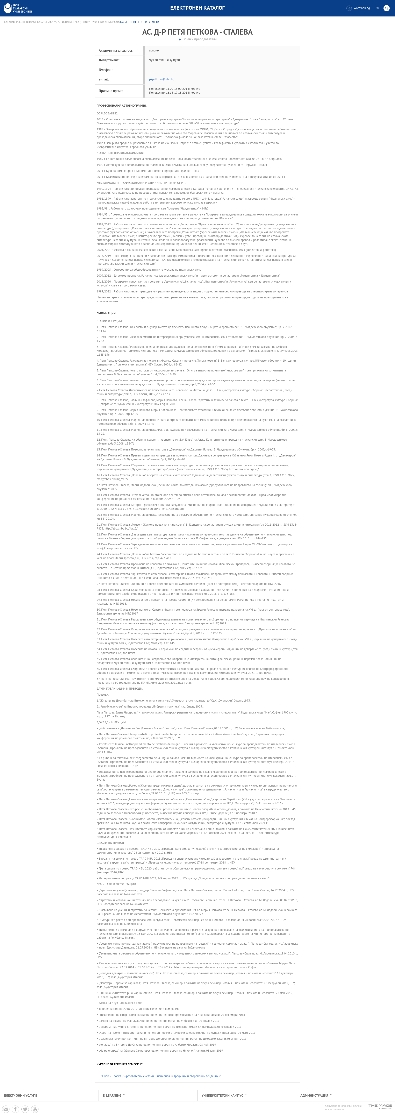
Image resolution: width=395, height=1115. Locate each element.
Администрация (314, 1096)
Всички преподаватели (200, 39)
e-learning (112, 1096)
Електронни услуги (20, 1096)
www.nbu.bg (358, 8)
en (377, 8)
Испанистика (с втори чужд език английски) (91, 22)
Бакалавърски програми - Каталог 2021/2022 (32, 22)
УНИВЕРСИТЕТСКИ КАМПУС (222, 1096)
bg (386, 8)
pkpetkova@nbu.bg (161, 79)
